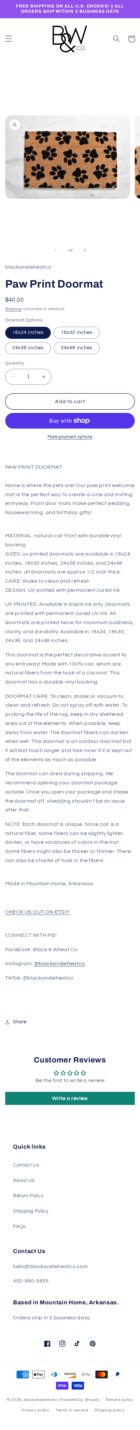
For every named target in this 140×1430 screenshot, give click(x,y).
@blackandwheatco (59, 963)
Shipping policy (109, 1410)
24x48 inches (76, 347)
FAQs (19, 1226)
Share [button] (20, 1021)
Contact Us (26, 1165)
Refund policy (119, 1400)
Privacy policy (35, 1410)
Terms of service (72, 1410)
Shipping (13, 309)
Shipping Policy (30, 1211)
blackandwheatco (41, 1400)
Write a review (70, 1098)
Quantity (14, 363)
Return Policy (28, 1195)
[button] (8, 38)
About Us (24, 1180)
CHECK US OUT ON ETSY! (37, 912)
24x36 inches (28, 347)
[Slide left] (55, 250)
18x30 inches (76, 332)
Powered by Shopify (80, 1400)
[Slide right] (84, 250)
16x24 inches (28, 332)
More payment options (70, 437)
